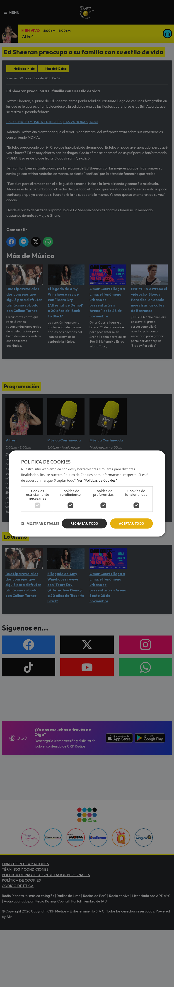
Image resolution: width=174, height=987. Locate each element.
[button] (40, 523)
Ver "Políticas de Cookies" (97, 480)
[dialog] (87, 494)
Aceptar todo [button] (131, 523)
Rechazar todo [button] (84, 523)
